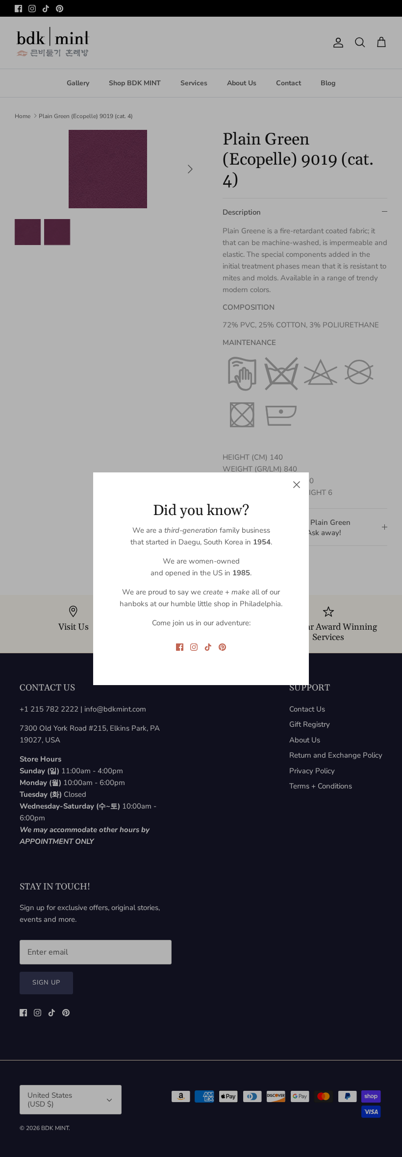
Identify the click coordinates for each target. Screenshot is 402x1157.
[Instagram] (194, 647)
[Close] (296, 484)
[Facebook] (179, 647)
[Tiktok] (208, 647)
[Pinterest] (222, 647)
